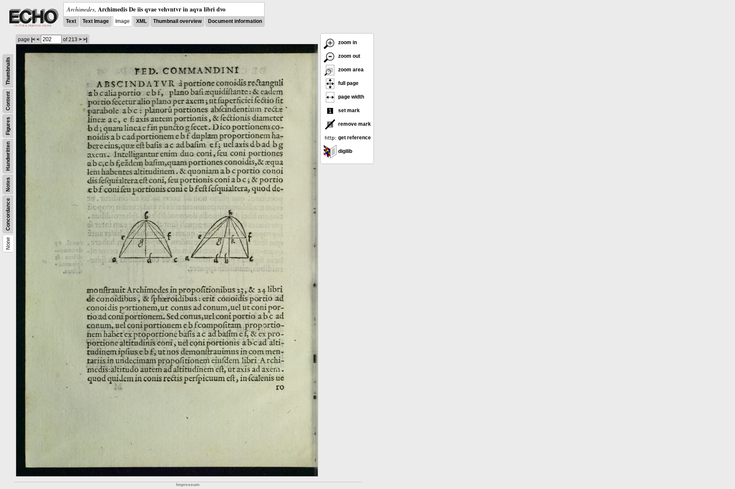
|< (33, 39)
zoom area (350, 70)
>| (85, 39)
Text (71, 21)
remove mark (354, 124)
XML (141, 21)
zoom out (348, 56)
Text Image (96, 21)
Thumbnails (8, 71)
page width (350, 97)
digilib (344, 151)
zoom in (347, 42)
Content (8, 100)
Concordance (8, 214)
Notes (8, 184)
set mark (348, 110)
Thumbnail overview (177, 21)
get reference (354, 138)
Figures (8, 126)
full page (348, 83)
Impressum (187, 484)
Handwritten (8, 156)
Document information (235, 21)
